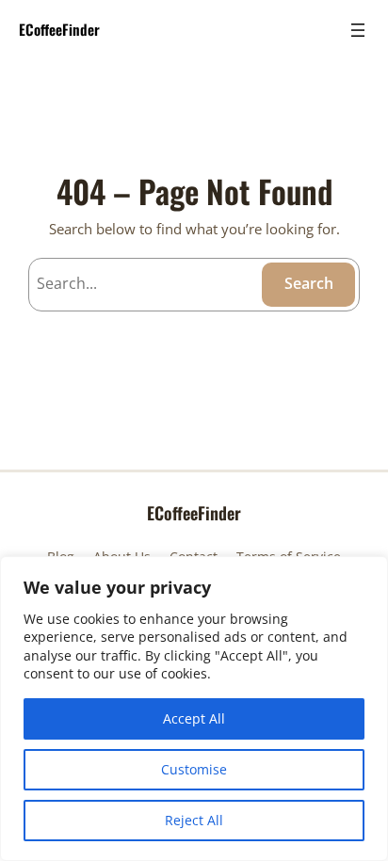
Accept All (194, 718)
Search (308, 283)
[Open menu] (358, 30)
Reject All (194, 820)
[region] (194, 708)
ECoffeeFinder (59, 29)
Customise (194, 769)
